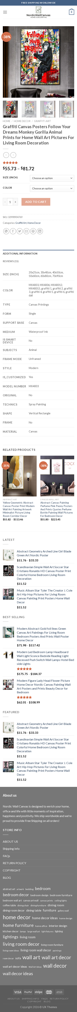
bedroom (42, 888)
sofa (18, 958)
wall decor (55, 965)
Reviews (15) (11, 261)
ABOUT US (10, 841)
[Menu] (5, 12)
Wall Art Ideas (35, 967)
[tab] (38, 253)
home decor (17, 917)
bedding (29, 889)
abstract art (9, 889)
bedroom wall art (12, 900)
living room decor (21, 944)
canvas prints (46, 900)
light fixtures (47, 931)
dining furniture (38, 905)
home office (41, 926)
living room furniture (52, 944)
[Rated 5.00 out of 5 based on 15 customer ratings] (38, 162)
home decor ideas (45, 918)
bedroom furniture (61, 895)
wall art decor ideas (15, 966)
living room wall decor (36, 950)
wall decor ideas (18, 973)
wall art (31, 957)
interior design (58, 925)
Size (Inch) (10, 177)
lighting (59, 931)
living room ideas (11, 950)
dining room (56, 905)
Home (6, 121)
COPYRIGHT (12, 870)
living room (28, 937)
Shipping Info (11, 848)
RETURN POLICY (14, 863)
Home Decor (22, 121)
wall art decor (56, 957)
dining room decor (14, 910)
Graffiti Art (42, 121)
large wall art (33, 931)
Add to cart (35, 201)
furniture (49, 910)
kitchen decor (11, 931)
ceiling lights (61, 900)
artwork (20, 889)
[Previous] (9, 62)
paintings (57, 950)
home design (65, 918)
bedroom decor (16, 894)
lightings (10, 936)
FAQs (6, 856)
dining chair (23, 905)
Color (7, 188)
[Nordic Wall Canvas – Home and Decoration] (38, 12)
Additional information (20, 253)
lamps (23, 931)
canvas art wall (30, 900)
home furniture (18, 925)
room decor (8, 958)
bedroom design (39, 895)
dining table (33, 910)
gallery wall (63, 910)
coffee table (9, 905)
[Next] (68, 62)
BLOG (7, 877)
